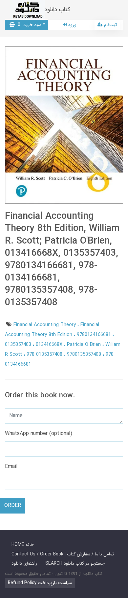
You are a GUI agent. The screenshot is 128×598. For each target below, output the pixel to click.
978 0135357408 (45, 354)
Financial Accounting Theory (45, 325)
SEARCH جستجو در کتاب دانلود (75, 563)
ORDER (12, 505)
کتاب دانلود (57, 9)
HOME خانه (22, 544)
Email (11, 466)
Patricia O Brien (84, 345)
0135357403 (19, 345)
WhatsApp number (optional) (38, 433)
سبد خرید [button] (28, 24)
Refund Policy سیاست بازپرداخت (40, 582)
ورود (71, 24)
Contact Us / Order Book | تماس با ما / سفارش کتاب (62, 554)
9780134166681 (95, 335)
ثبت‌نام (110, 24)
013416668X (50, 345)
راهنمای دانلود (24, 563)
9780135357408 (85, 354)
